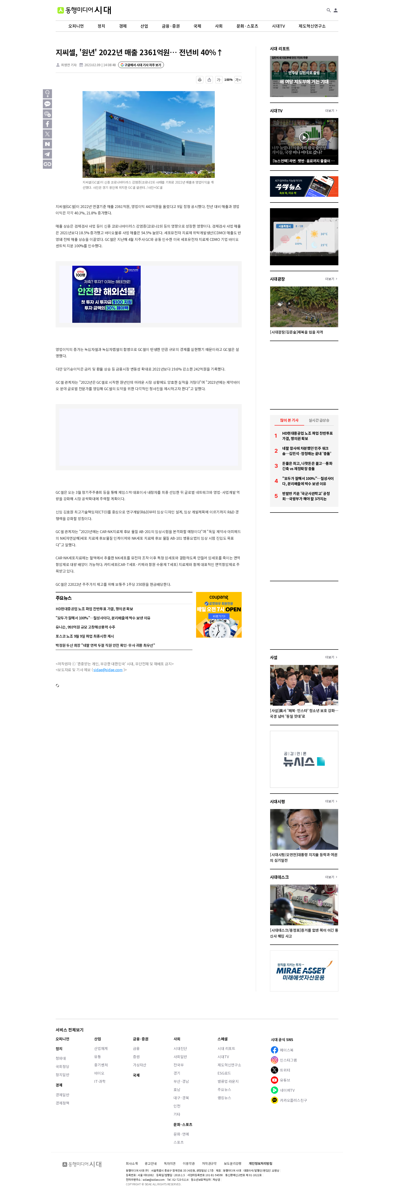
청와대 (61, 1058)
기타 (177, 1114)
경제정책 (62, 1103)
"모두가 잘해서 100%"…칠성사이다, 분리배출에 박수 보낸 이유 (103, 618)
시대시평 (277, 801)
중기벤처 (101, 1065)
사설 (273, 657)
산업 (144, 26)
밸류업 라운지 (228, 1081)
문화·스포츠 (247, 26)
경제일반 (62, 1094)
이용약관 (188, 1163)
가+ (238, 79)
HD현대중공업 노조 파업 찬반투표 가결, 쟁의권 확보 (94, 608)
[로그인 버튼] (335, 10)
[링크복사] (47, 164)
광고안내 (150, 1163)
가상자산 (139, 1065)
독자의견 (170, 1163)
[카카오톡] (47, 103)
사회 (219, 26)
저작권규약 (209, 1163)
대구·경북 (181, 1097)
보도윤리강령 (232, 1163)
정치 (101, 26)
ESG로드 (224, 1073)
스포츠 (179, 1142)
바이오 (99, 1073)
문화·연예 (181, 1134)
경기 (177, 1073)
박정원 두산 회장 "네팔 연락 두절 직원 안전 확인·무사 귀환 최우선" (105, 645)
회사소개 (131, 1163)
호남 (177, 1089)
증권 (136, 1056)
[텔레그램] (47, 154)
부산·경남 (181, 1081)
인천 (177, 1106)
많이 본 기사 (289, 420)
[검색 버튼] (329, 10)
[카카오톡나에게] (47, 113)
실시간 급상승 (319, 420)
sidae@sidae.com (108, 669)
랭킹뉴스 (224, 1097)
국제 (197, 26)
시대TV (278, 26)
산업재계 (101, 1048)
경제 (123, 26)
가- (219, 79)
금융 (136, 1048)
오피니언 (76, 26)
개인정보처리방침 (260, 1163)
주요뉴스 (224, 1089)
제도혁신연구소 (312, 26)
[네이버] (47, 144)
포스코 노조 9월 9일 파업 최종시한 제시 (85, 636)
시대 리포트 (280, 48)
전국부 (179, 1065)
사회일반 (180, 1056)
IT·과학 (99, 1081)
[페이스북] (47, 124)
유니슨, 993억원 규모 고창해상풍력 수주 (85, 627)
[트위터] (47, 134)
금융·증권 (171, 26)
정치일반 (62, 1074)
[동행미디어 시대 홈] (84, 10)
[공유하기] (209, 79)
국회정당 (62, 1066)
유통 (97, 1056)
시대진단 (180, 1048)
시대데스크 (279, 877)
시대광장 (277, 279)
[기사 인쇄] (199, 79)
